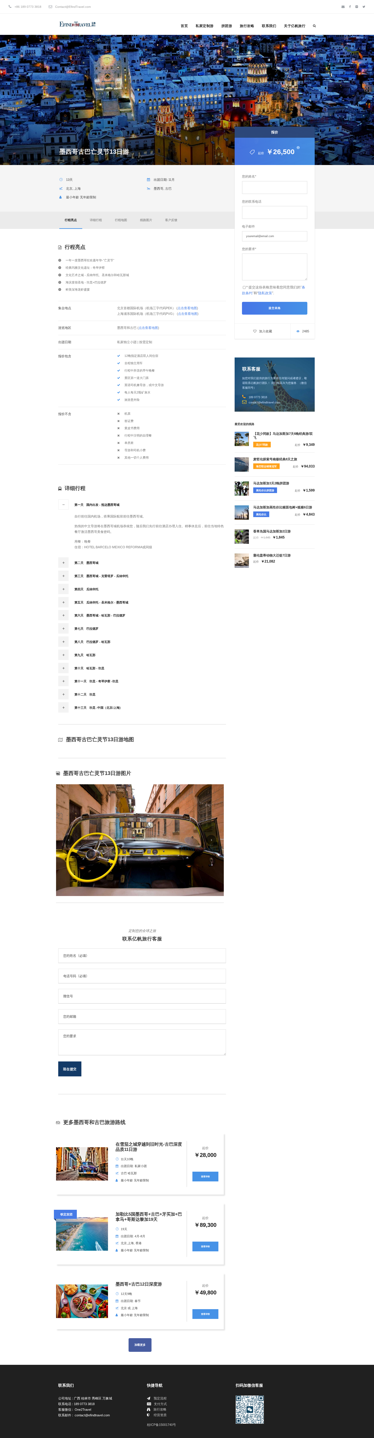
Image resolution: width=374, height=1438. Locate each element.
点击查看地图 (187, 308)
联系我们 (269, 26)
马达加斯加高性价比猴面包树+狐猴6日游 (282, 507)
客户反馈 (171, 220)
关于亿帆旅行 (294, 26)
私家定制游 (205, 26)
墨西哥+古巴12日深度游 (139, 1284)
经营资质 (160, 1415)
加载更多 (140, 1344)
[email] (343, 6)
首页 (184, 26)
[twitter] (364, 6)
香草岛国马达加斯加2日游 (272, 531)
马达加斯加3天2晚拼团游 (271, 483)
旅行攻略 (247, 26)
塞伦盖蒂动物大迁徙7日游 (272, 555)
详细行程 (96, 220)
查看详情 (205, 1176)
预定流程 (160, 1398)
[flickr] (356, 6)
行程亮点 (71, 220)
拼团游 (226, 26)
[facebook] (350, 6)
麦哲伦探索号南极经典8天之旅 (275, 459)
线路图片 (146, 220)
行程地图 (121, 220)
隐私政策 (265, 293)
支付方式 (160, 1404)
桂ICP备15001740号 (161, 1425)
